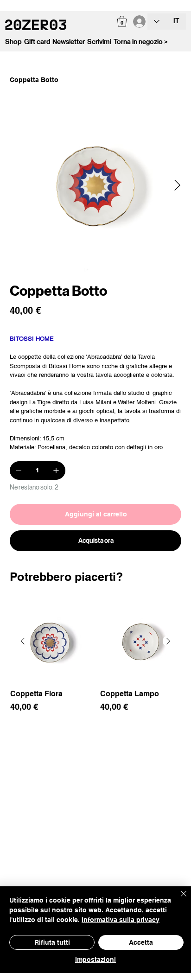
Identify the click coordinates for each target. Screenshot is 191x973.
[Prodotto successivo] (168, 641)
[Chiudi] (178, 899)
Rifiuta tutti (52, 942)
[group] (96, 667)
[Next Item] (177, 185)
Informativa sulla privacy (120, 919)
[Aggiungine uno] (56, 470)
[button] (122, 21)
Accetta (141, 942)
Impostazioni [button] (95, 959)
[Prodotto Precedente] (22, 641)
